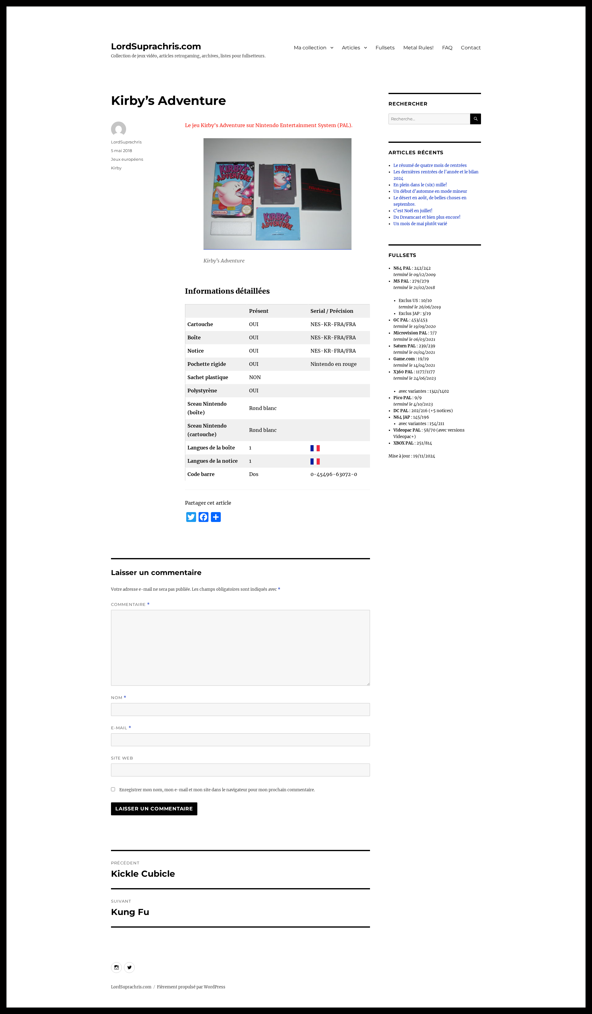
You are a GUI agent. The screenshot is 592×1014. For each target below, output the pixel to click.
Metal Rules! (418, 48)
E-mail (121, 727)
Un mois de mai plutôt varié (420, 223)
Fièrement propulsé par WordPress (191, 987)
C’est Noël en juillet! (413, 210)
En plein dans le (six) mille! (420, 185)
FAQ (447, 48)
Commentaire (130, 604)
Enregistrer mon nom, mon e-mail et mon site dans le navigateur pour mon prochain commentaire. (217, 790)
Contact (471, 48)
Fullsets (385, 48)
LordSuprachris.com (156, 46)
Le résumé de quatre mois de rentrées (430, 165)
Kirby (116, 167)
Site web (122, 757)
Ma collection (310, 48)
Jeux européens (127, 159)
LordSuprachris (126, 141)
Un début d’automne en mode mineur (430, 191)
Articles (351, 48)
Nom (118, 697)
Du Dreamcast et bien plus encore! (427, 217)
